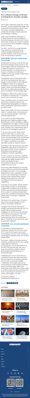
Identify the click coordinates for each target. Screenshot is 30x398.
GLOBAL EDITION (17, 391)
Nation (9, 5)
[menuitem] (16, 1)
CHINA (11, 391)
